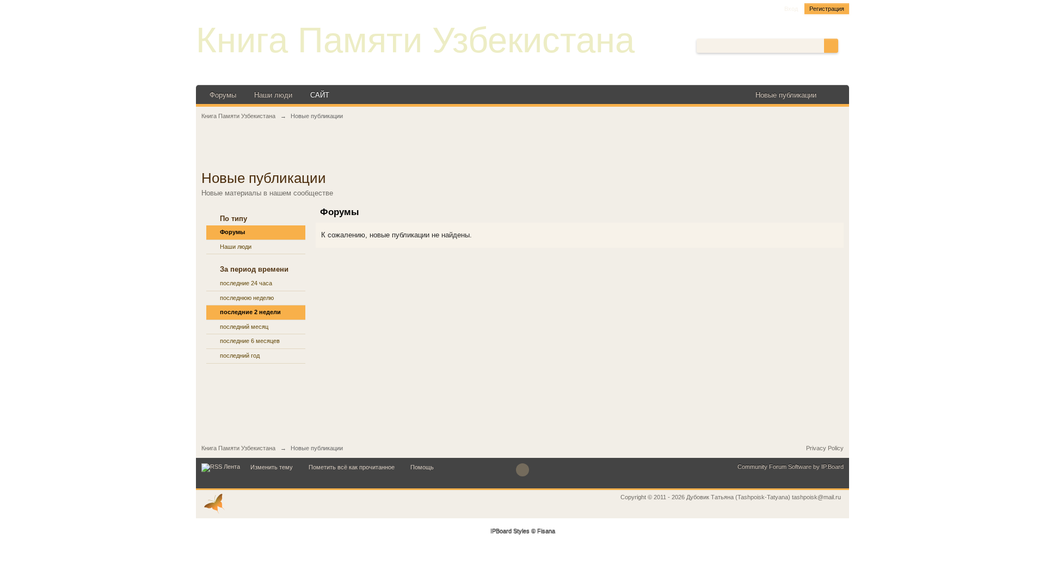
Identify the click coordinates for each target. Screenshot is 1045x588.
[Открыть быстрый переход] (834, 95)
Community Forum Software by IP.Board (790, 466)
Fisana (546, 531)
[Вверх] (522, 469)
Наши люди (273, 95)
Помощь (422, 467)
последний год (240, 355)
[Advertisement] (522, 150)
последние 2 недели (250, 312)
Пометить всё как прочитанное (352, 467)
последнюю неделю (247, 298)
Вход (791, 8)
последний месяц (244, 326)
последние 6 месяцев (250, 341)
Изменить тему (271, 467)
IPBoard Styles (510, 531)
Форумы (223, 95)
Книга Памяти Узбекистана (415, 40)
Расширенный (844, 45)
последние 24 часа (246, 283)
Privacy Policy (825, 448)
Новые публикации (785, 95)
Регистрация (826, 8)
